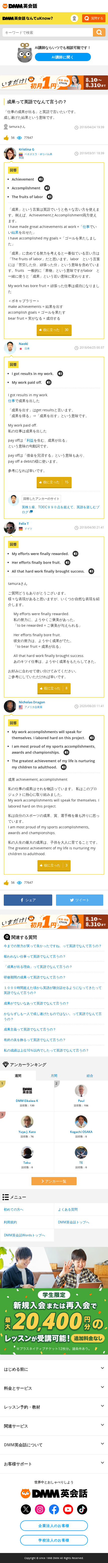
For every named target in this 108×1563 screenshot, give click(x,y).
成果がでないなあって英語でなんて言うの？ (36, 1003)
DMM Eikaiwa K (27, 1101)
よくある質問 (68, 1209)
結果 (15, 232)
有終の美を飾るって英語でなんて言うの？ (35, 1039)
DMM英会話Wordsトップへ (24, 1235)
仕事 (86, 226)
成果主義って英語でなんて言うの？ (30, 1029)
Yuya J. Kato (27, 1132)
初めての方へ (13, 1209)
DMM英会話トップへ (73, 1222)
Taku (27, 1162)
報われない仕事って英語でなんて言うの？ (35, 956)
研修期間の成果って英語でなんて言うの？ (35, 977)
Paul (81, 1101)
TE (81, 1162)
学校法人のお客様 (53, 1540)
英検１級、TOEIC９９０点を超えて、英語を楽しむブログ (60, 509)
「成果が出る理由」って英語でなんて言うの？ (38, 966)
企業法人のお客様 (53, 1525)
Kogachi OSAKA (81, 1132)
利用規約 (10, 1222)
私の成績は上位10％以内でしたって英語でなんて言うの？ (46, 1050)
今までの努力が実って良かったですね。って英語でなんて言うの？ (53, 946)
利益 (30, 440)
